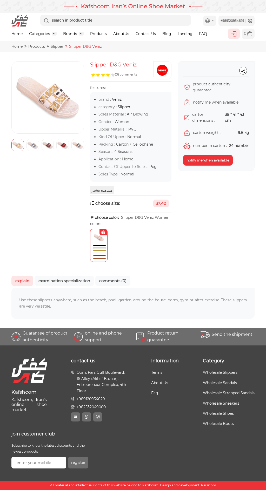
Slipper (57, 46)
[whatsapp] (86, 416)
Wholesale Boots (218, 423)
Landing (185, 33)
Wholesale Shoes (218, 413)
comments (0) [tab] (113, 280)
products (36, 46)
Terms (156, 372)
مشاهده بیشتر (102, 190)
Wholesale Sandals (220, 382)
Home (17, 33)
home (17, 46)
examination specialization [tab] (64, 280)
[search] (46, 21)
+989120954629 (91, 399)
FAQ (203, 33)
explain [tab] (22, 280)
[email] (75, 416)
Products (98, 33)
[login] (234, 34)
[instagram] (97, 416)
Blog (166, 33)
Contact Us (146, 33)
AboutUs (121, 33)
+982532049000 (91, 407)
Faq (154, 393)
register (78, 462)
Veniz (117, 99)
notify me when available (208, 160)
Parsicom (208, 485)
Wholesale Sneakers (221, 403)
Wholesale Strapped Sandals (229, 393)
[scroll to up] (257, 466)
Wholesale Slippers (220, 372)
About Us (159, 382)
